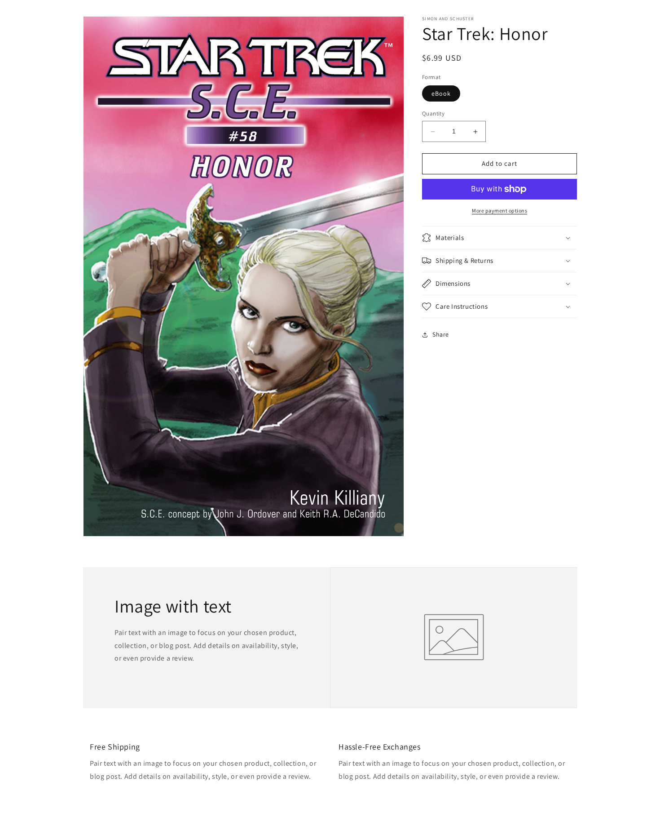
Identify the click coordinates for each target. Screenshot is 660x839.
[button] (499, 237)
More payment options (499, 210)
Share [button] (440, 334)
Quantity (433, 114)
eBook (441, 94)
